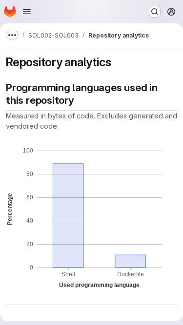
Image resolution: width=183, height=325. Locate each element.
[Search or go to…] (155, 12)
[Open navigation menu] (27, 11)
